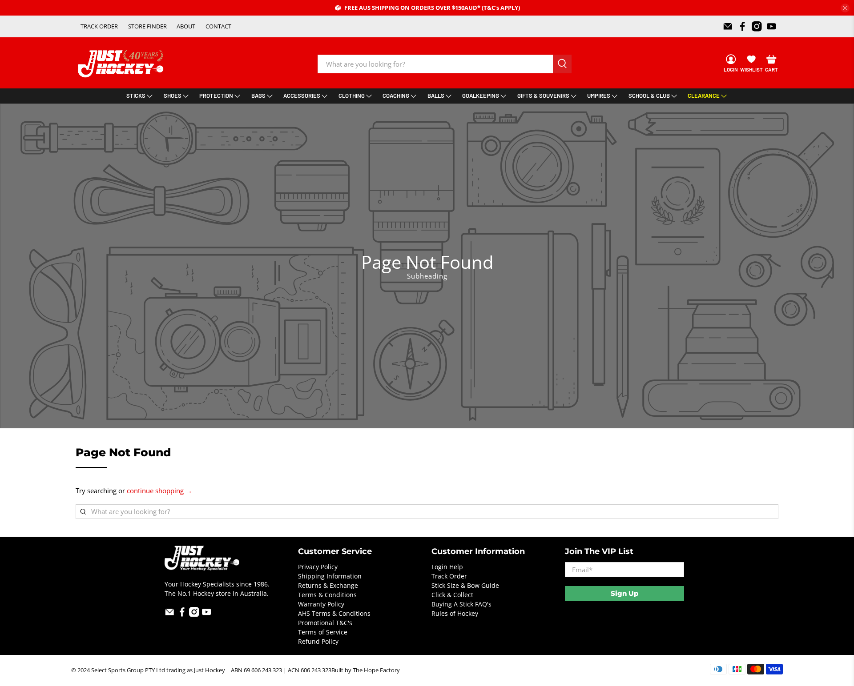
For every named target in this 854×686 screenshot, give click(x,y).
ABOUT (186, 26)
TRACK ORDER (99, 26)
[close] (845, 8)
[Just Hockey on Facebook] (742, 26)
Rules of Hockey (454, 613)
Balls (435, 95)
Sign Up (624, 593)
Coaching (396, 95)
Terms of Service (322, 632)
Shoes (172, 95)
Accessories (301, 95)
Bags (258, 95)
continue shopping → (159, 490)
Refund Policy (318, 641)
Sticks (135, 95)
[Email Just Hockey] (728, 26)
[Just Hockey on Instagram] (757, 26)
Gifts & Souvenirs (543, 95)
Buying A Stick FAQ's (461, 604)
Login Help (447, 566)
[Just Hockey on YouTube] (771, 26)
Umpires (598, 95)
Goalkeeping (480, 95)
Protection (216, 95)
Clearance (704, 95)
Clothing (351, 95)
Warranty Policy (321, 604)
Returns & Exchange (328, 585)
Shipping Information (330, 576)
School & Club (649, 95)
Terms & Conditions (327, 594)
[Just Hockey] (121, 63)
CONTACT (218, 26)
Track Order (449, 576)
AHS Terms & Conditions (334, 613)
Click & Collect (452, 594)
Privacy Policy (318, 566)
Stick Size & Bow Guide (465, 585)
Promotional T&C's (325, 622)
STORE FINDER (147, 26)
